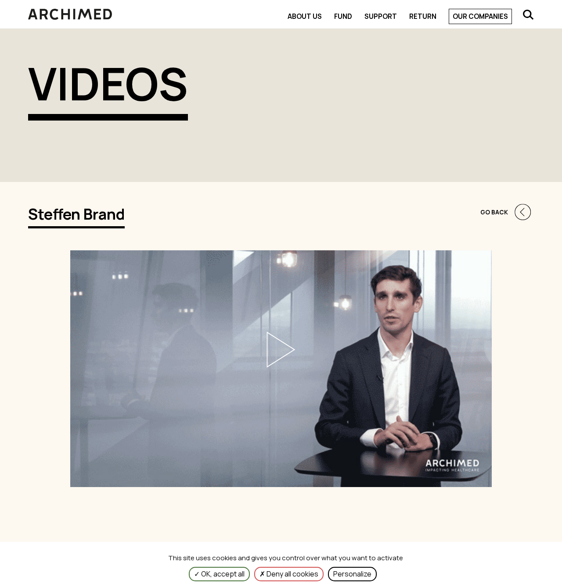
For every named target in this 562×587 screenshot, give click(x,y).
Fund (343, 16)
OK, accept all (222, 574)
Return (422, 16)
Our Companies (480, 16)
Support (380, 16)
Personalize (352, 574)
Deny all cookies (291, 574)
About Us (305, 16)
